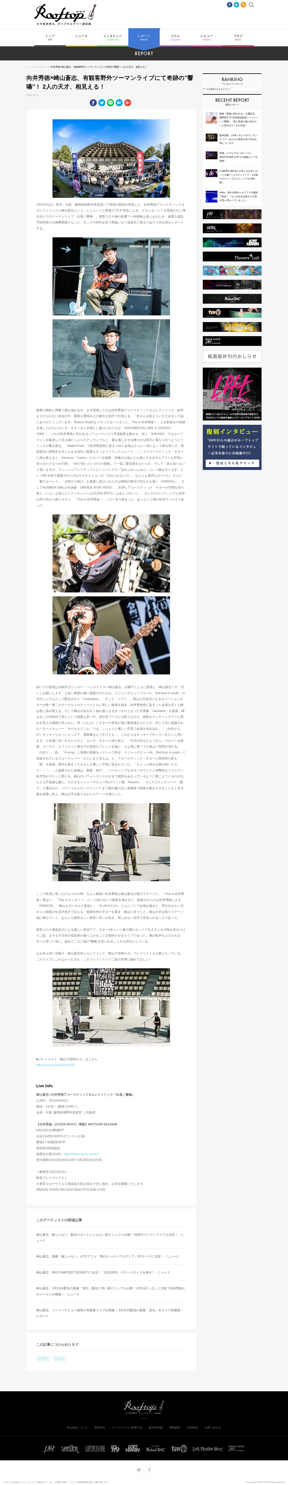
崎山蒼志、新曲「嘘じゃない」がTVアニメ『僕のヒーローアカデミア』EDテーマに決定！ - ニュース (107, 1256)
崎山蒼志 (59, 1358)
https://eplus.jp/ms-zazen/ (81, 1154)
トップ (50, 37)
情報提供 (174, 1427)
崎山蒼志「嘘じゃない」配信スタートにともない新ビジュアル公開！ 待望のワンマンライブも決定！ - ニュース (110, 1237)
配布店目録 (156, 1427)
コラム (175, 37)
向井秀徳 (43, 1358)
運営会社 (99, 1427)
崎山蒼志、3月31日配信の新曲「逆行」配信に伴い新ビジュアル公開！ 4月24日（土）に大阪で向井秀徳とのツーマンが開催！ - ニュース (111, 1291)
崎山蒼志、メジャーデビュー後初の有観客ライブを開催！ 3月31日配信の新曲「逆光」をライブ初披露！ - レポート (110, 1313)
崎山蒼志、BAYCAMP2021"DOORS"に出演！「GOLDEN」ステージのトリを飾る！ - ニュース (103, 1272)
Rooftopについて (77, 1427)
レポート (144, 37)
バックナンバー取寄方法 (127, 1427)
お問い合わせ (213, 1427)
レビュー (206, 37)
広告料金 (192, 1427)
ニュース (81, 37)
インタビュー (112, 37)
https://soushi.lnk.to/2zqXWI (55, 1065)
